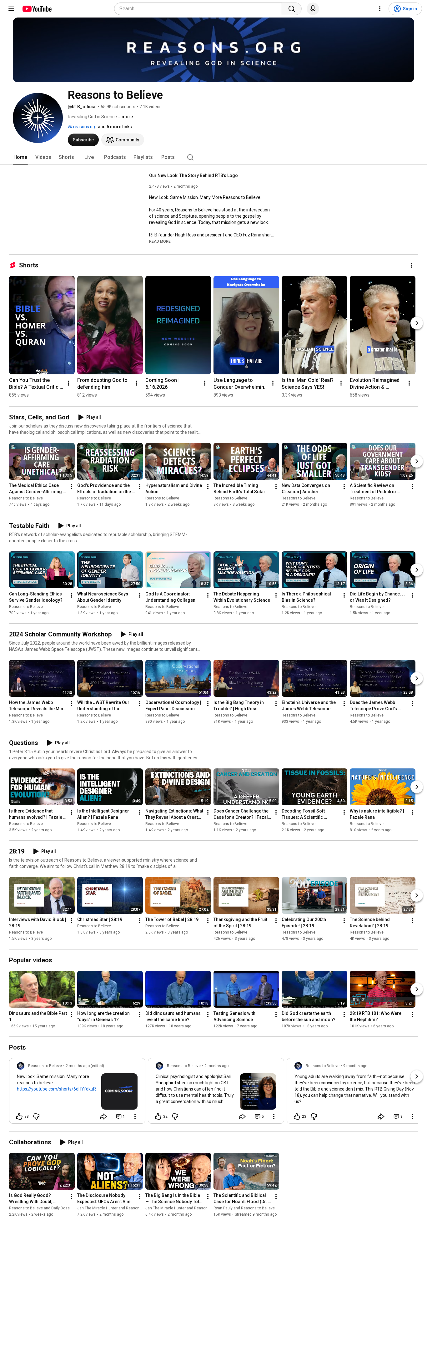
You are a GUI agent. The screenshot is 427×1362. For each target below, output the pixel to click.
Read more (160, 241)
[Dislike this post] (36, 1116)
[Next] (416, 323)
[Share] (103, 1116)
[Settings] (380, 9)
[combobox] (199, 9)
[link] (77, 1092)
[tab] (20, 157)
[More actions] (411, 265)
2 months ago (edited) (85, 1066)
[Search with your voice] (313, 9)
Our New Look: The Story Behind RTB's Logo (193, 175)
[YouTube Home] (37, 9)
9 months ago (355, 1066)
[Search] (292, 9)
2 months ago (216, 1066)
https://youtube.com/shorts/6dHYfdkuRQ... (59, 1088)
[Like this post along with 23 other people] (297, 1116)
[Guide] (11, 9)
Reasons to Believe (26, 498)
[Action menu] (135, 1116)
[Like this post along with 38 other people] (19, 1116)
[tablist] (213, 157)
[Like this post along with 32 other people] (158, 1116)
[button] (160, 241)
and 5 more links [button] (115, 126)
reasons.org (84, 126)
